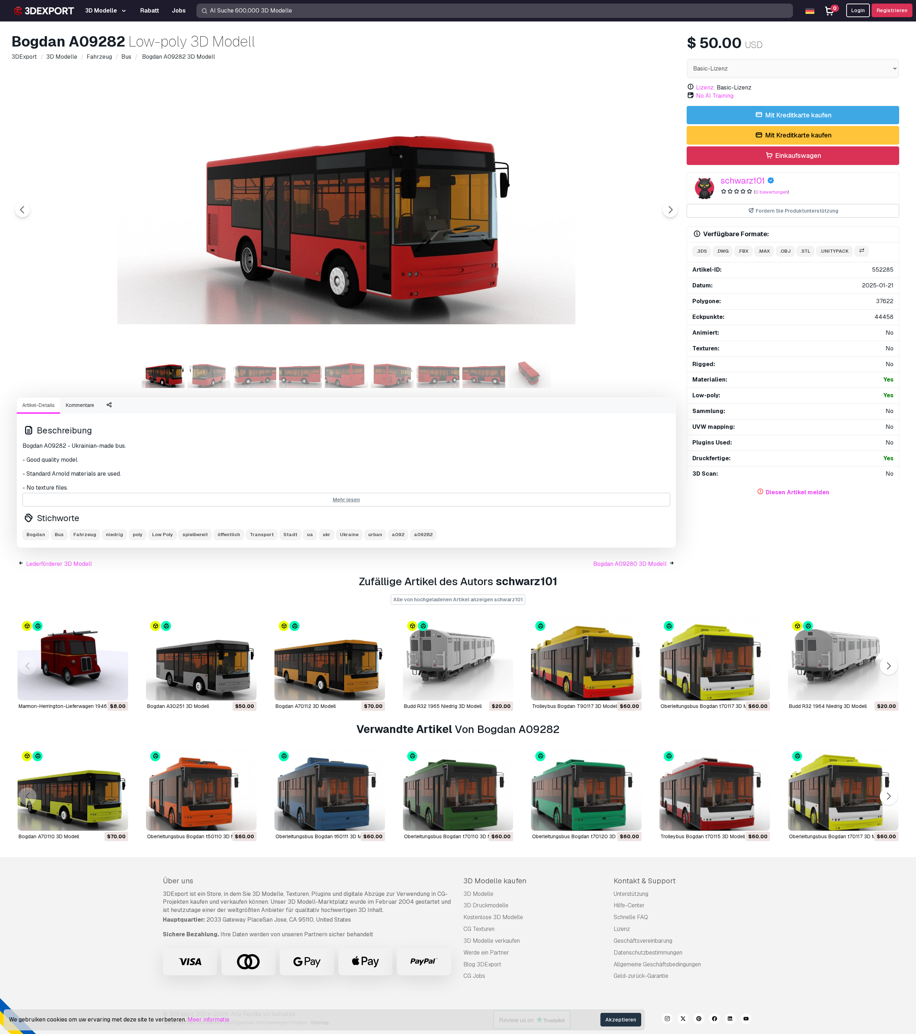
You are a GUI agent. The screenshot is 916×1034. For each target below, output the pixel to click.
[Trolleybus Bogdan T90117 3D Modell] (586, 658)
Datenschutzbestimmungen (648, 952)
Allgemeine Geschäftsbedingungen (657, 964)
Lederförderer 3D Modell (59, 564)
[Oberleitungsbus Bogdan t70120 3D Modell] (586, 789)
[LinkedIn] (730, 1020)
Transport (262, 534)
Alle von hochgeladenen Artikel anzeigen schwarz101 (458, 599)
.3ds (701, 251)
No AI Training (715, 95)
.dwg (723, 251)
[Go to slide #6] (392, 372)
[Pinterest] (699, 1020)
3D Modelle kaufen (494, 880)
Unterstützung (631, 894)
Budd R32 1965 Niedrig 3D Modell (443, 706)
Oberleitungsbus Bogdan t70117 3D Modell (710, 706)
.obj (785, 251)
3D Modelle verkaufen (491, 941)
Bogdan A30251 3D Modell (178, 706)
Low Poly (162, 534)
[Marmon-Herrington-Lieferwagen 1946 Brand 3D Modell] (73, 658)
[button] (888, 666)
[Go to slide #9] (529, 372)
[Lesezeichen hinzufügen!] (117, 690)
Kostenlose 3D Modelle (493, 917)
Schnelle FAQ (631, 917)
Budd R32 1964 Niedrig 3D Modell (828, 706)
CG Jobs (474, 976)
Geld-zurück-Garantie (641, 976)
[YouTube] (746, 1020)
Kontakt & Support (645, 880)
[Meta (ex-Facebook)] (714, 1020)
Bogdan (35, 534)
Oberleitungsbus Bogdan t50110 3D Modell (196, 836)
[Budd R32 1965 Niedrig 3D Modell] (458, 658)
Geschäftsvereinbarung (643, 941)
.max (764, 251)
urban (375, 534)
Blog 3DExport (482, 964)
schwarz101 (742, 180)
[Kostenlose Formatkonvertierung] (861, 251)
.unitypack (834, 251)
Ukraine (349, 534)
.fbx (743, 251)
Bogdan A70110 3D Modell (49, 836)
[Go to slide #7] (437, 372)
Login (858, 10)
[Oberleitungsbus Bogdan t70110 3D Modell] (458, 789)
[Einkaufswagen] (103, 690)
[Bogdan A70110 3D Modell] (73, 789)
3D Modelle (478, 894)
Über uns (178, 880)
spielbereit (195, 534)
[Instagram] (667, 1020)
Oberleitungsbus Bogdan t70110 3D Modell (453, 836)
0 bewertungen (771, 192)
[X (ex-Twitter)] (683, 1020)
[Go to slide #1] (163, 372)
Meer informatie (208, 1019)
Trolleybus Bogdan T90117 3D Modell (575, 706)
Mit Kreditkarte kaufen (798, 115)
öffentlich (229, 534)
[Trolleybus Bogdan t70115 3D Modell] (714, 789)
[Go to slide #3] (254, 372)
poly (137, 534)
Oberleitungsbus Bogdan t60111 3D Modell (324, 836)
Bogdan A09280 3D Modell (630, 564)
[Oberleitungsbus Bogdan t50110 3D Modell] (201, 789)
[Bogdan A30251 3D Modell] (201, 658)
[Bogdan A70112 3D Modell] (329, 658)
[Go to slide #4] (300, 372)
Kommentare (80, 405)
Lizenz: (705, 87)
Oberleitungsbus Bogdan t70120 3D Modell (582, 836)
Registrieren (892, 10)
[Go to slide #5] (346, 372)
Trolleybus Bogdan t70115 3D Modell (703, 836)
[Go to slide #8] (483, 372)
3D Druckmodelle (485, 905)
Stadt (290, 534)
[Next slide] (670, 209)
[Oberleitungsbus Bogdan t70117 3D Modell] (714, 658)
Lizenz (622, 929)
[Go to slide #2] (208, 372)
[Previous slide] (22, 209)
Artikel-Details (38, 405)
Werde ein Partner (486, 952)
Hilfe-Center (629, 905)
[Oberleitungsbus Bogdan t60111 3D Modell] (329, 789)
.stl (805, 251)
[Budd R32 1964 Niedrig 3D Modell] (843, 658)
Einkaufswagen (797, 155)
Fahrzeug (84, 534)
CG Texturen (478, 929)
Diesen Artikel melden (797, 492)
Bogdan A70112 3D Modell (306, 706)
